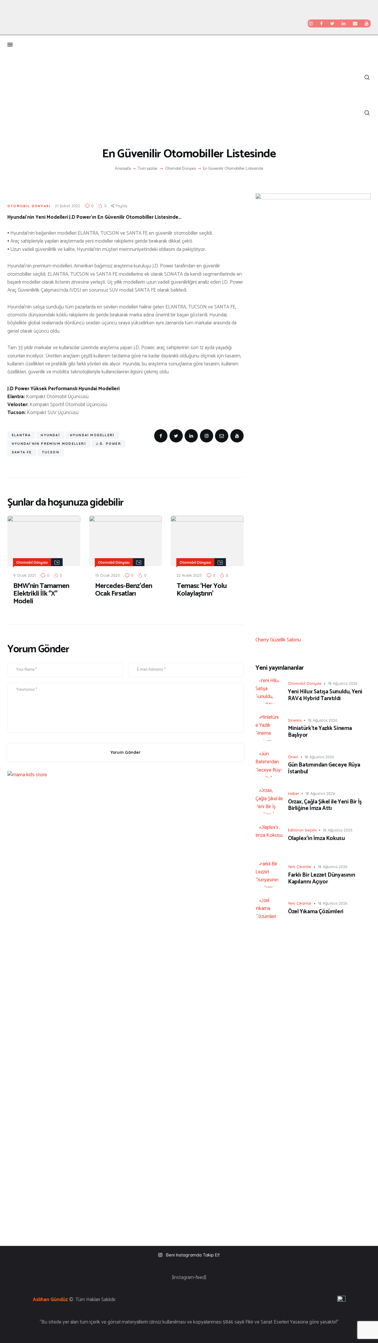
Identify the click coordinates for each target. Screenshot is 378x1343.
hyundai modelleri (92, 435)
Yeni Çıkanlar (300, 866)
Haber (293, 793)
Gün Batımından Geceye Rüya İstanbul (324, 768)
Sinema (295, 720)
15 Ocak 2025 (107, 575)
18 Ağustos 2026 (342, 683)
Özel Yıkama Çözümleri (315, 912)
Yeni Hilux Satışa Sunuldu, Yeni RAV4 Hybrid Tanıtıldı (325, 695)
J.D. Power (108, 444)
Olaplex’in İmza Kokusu (316, 838)
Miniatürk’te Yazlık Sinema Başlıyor (320, 732)
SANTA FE (22, 452)
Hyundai (50, 435)
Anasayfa (123, 168)
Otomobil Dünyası (180, 168)
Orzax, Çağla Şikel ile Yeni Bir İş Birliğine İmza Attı (325, 805)
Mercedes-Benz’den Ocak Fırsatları (123, 590)
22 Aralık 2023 (189, 575)
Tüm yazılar (148, 168)
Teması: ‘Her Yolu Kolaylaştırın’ (202, 590)
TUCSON (50, 452)
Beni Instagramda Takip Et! (193, 1255)
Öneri (293, 756)
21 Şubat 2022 (67, 205)
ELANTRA (21, 435)
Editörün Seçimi (302, 830)
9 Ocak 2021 (24, 575)
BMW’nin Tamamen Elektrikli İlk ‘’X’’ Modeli (41, 593)
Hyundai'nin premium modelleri (49, 444)
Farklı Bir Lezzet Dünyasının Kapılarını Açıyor (321, 878)
